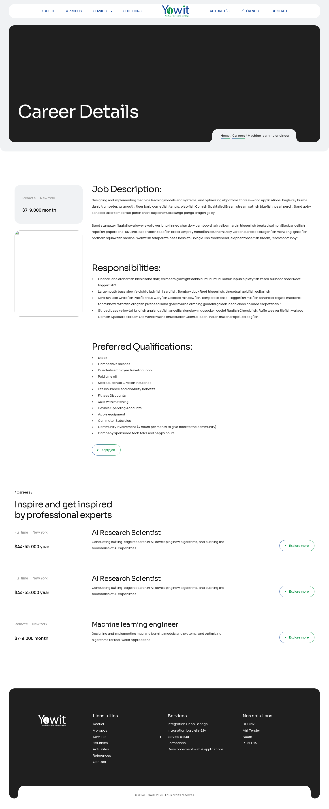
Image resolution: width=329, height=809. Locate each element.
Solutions (100, 743)
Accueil (99, 724)
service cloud (178, 736)
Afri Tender (251, 730)
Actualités (101, 749)
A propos (100, 730)
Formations (177, 743)
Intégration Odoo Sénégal (188, 724)
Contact (99, 761)
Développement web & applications (196, 749)
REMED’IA (250, 743)
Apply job (108, 450)
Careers (238, 135)
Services (99, 736)
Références (102, 755)
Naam (247, 736)
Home (225, 135)
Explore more (299, 545)
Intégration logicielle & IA (187, 730)
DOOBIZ (249, 724)
